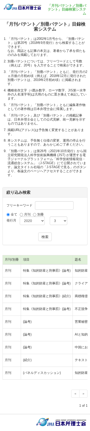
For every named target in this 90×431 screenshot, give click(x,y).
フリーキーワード (19, 205)
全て (14, 214)
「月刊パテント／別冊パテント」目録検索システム (67, 9)
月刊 (27, 214)
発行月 (11, 220)
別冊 (40, 214)
